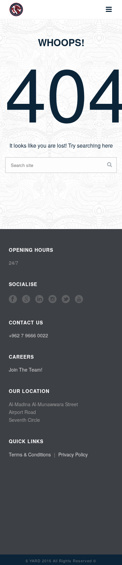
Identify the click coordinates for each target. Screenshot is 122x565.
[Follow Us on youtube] (79, 299)
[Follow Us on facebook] (13, 299)
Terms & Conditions (30, 454)
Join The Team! (25, 369)
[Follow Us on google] (26, 299)
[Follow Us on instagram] (52, 299)
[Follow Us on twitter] (66, 299)
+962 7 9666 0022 (28, 335)
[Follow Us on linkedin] (39, 299)
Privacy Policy (73, 454)
